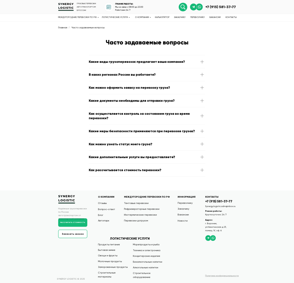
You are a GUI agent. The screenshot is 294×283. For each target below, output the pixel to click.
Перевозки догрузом (136, 220)
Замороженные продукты (113, 267)
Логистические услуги (115, 17)
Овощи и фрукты (107, 255)
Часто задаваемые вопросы (88, 27)
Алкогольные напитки (145, 267)
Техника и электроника (146, 250)
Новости (183, 220)
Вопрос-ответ (106, 209)
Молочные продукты (110, 261)
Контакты (231, 17)
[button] (72, 234)
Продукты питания (109, 244)
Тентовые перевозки (136, 203)
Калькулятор (162, 17)
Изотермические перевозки (140, 214)
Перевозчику (197, 17)
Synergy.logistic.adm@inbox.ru (220, 206)
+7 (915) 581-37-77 (220, 7)
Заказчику (183, 208)
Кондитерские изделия (146, 256)
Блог (100, 215)
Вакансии (183, 214)
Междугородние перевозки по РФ (77, 17)
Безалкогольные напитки (147, 261)
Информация (187, 196)
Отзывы (102, 203)
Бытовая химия (106, 250)
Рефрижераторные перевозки (141, 208)
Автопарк (103, 220)
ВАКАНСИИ (215, 17)
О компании (142, 17)
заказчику (180, 17)
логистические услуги (130, 239)
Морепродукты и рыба (146, 244)
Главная (62, 27)
